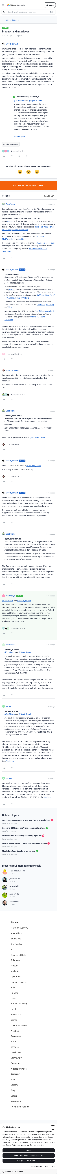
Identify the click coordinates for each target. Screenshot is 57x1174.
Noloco (10, 221)
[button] (3, 5)
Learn (13, 998)
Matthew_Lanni (12, 370)
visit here (47, 797)
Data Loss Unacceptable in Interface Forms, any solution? (26, 820)
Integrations (16, 933)
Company (15, 1073)
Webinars (15, 1030)
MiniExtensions (8, 239)
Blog (13, 1090)
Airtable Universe (19, 1068)
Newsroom (16, 1101)
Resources (16, 1036)
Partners (15, 1041)
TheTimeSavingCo (17, 870)
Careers (14, 1084)
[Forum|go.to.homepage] (16, 5)
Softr (42, 236)
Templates (15, 1063)
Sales (13, 987)
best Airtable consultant (44, 243)
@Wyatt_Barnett (36, 100)
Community (16, 1057)
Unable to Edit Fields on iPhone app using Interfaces (23, 828)
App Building (17, 944)
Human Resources (19, 982)
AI (12, 949)
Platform (15, 922)
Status (14, 1095)
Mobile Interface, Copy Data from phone (18, 851)
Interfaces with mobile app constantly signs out (21, 835)
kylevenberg (14, 901)
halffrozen (10, 644)
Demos (14, 1019)
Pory (52, 304)
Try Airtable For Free (20, 1106)
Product (14, 965)
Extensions (16, 938)
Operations (16, 976)
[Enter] (4, 12)
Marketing (15, 971)
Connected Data (18, 955)
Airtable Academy (19, 1003)
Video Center (17, 1014)
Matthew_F (10, 595)
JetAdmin (41, 304)
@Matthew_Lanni (37, 437)
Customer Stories (19, 1025)
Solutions (15, 960)
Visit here (10, 761)
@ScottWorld (19, 100)
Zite (38, 236)
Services (15, 1046)
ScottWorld (10, 204)
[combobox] (28, 12)
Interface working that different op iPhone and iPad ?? (24, 843)
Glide (21, 239)
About (13, 1079)
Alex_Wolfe (14, 894)
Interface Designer (11, 20)
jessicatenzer (15, 878)
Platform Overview (19, 927)
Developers (16, 1052)
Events (14, 1009)
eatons (9, 706)
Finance (14, 992)
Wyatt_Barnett (12, 44)
